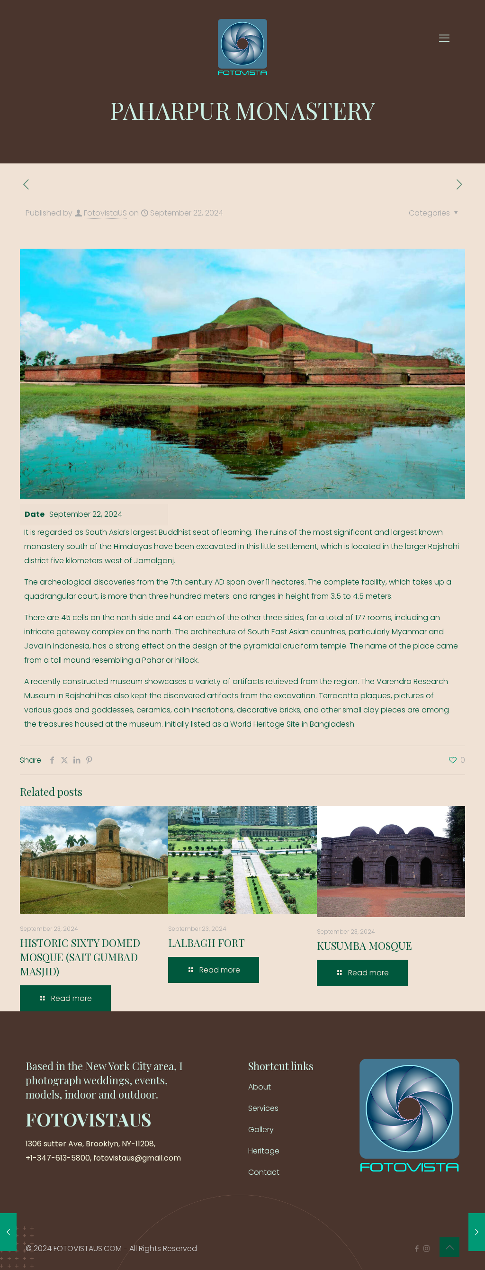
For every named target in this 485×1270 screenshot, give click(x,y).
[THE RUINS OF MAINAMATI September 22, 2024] (8, 1232)
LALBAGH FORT (206, 943)
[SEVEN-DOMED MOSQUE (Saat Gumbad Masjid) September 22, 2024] (476, 1232)
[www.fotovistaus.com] (242, 38)
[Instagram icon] (426, 1248)
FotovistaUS (105, 212)
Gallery (261, 1129)
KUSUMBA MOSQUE (364, 945)
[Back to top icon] (449, 1247)
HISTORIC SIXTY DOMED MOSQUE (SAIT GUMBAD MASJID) (80, 957)
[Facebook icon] (416, 1248)
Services (263, 1108)
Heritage (263, 1150)
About (259, 1086)
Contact (263, 1172)
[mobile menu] (444, 38)
